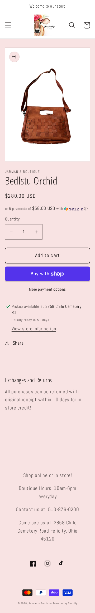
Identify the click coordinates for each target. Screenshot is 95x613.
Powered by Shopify (65, 603)
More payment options (47, 289)
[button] (8, 25)
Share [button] (18, 343)
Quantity (12, 219)
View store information (34, 329)
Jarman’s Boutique (40, 603)
